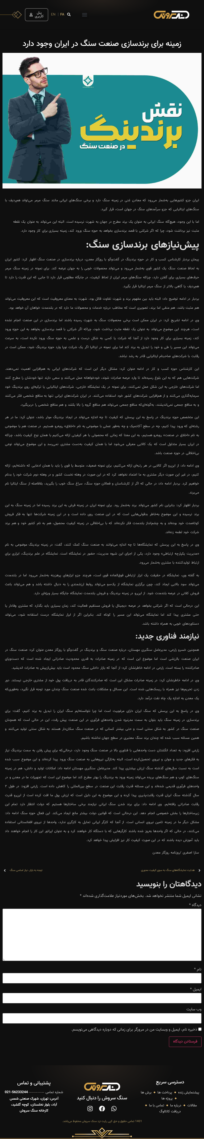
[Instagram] (90, 1109)
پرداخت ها (164, 1092)
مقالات (192, 1105)
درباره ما (175, 1105)
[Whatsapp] (114, 1109)
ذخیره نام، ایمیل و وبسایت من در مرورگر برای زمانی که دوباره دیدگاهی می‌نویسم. (134, 1030)
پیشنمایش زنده (188, 1092)
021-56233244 (16, 1092)
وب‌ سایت (194, 1010)
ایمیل (196, 990)
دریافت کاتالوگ (170, 1111)
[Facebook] (102, 1109)
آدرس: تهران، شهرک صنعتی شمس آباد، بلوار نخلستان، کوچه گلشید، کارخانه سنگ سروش (34, 1105)
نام (198, 970)
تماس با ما (156, 1105)
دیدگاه (195, 905)
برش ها (146, 1092)
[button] (84, 14)
